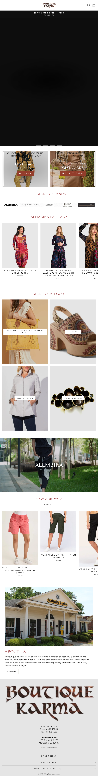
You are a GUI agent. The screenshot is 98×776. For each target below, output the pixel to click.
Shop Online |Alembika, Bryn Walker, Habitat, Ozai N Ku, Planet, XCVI (25, 154)
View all (49, 505)
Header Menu (48, 756)
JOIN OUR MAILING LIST (48, 769)
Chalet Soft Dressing (49, 88)
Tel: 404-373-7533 (49, 732)
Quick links (48, 762)
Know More (11, 671)
